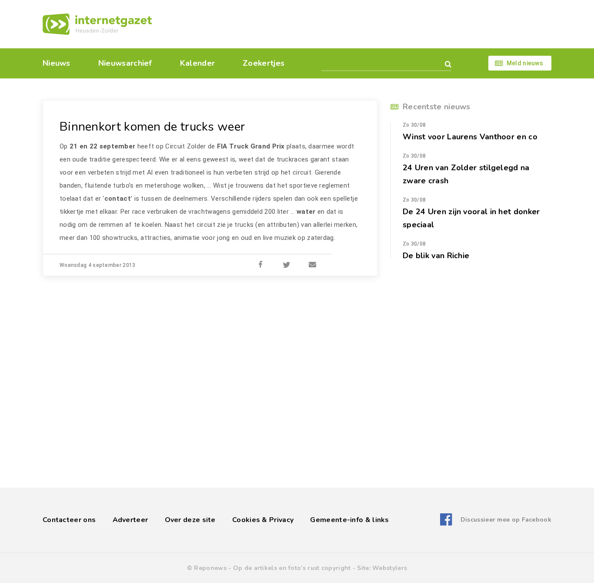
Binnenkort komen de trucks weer (152, 126)
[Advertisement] (356, 24)
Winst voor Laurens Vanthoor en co (470, 136)
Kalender (197, 63)
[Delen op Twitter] (286, 265)
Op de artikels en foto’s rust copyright (292, 568)
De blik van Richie (436, 255)
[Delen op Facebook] (260, 265)
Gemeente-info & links (349, 520)
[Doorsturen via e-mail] (312, 265)
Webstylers (389, 568)
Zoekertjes (263, 63)
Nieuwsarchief (125, 63)
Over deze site (190, 520)
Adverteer (130, 520)
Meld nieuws (525, 63)
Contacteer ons (69, 520)
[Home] (97, 24)
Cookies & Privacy (263, 520)
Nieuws (56, 63)
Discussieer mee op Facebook (506, 520)
